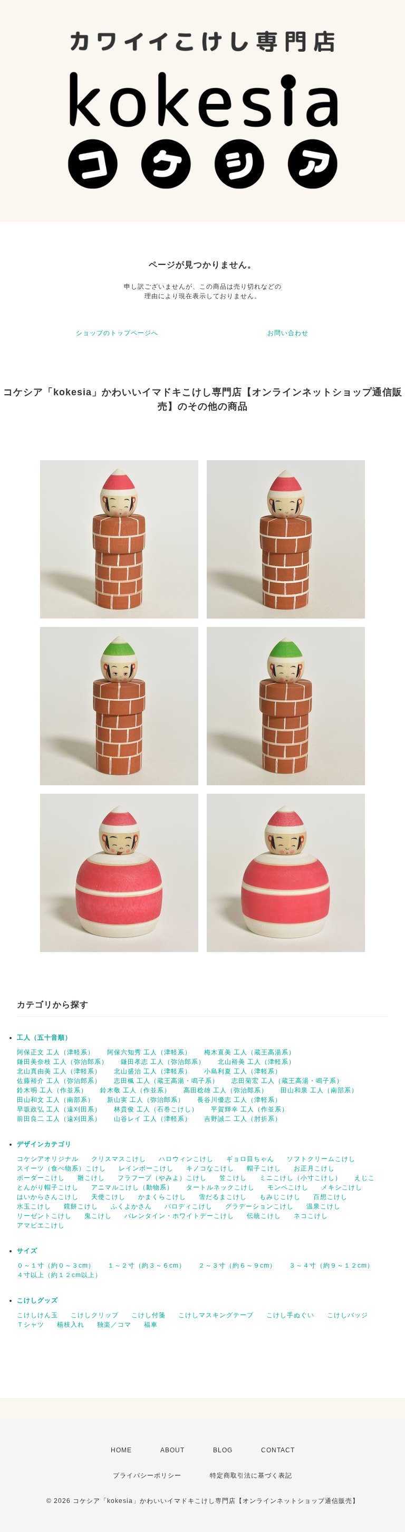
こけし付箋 (148, 1315)
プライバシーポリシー (147, 1475)
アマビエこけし (41, 1225)
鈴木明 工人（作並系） (52, 1090)
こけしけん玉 (37, 1315)
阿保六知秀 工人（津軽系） (149, 1052)
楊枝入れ (70, 1324)
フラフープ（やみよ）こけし (162, 1178)
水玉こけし (34, 1206)
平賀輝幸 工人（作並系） (249, 1109)
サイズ (27, 1250)
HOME (121, 1450)
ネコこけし (311, 1216)
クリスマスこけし (118, 1159)
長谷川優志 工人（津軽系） (239, 1099)
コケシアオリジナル (48, 1159)
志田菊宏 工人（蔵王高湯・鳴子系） (287, 1080)
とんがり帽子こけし (48, 1187)
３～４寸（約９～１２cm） (331, 1265)
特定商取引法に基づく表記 (251, 1475)
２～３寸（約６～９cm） (237, 1265)
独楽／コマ (114, 1324)
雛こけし (91, 1178)
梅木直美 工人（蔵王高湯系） (249, 1052)
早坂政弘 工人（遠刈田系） (59, 1109)
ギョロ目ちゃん (250, 1159)
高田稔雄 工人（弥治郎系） (226, 1090)
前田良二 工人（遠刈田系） (59, 1118)
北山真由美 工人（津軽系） (59, 1071)
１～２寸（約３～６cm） (147, 1265)
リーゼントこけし (44, 1216)
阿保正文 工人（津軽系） (55, 1052)
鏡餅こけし (81, 1206)
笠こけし (233, 1178)
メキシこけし (341, 1187)
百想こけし (330, 1197)
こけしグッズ (37, 1300)
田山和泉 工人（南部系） (319, 1090)
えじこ (364, 1178)
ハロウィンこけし (186, 1159)
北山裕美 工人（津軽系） (256, 1061)
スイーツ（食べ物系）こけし (61, 1168)
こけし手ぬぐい (290, 1315)
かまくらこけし (162, 1197)
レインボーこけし (146, 1168)
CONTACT (278, 1450)
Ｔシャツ (30, 1324)
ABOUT (172, 1450)
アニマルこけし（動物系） (132, 1187)
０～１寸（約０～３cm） (56, 1265)
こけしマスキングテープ (216, 1315)
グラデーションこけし (259, 1206)
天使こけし (108, 1197)
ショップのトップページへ (117, 333)
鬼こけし (98, 1216)
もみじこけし (280, 1197)
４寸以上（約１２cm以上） (59, 1275)
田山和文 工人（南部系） (55, 1099)
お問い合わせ (287, 333)
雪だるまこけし (223, 1197)
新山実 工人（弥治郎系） (146, 1099)
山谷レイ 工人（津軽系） (152, 1118)
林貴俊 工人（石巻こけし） (156, 1109)
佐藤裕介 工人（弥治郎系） (59, 1080)
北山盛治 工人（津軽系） (152, 1071)
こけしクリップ (95, 1315)
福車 (151, 1324)
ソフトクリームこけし (321, 1159)
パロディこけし (189, 1206)
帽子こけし (264, 1168)
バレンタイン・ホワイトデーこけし (179, 1216)
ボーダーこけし (41, 1178)
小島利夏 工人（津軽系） (243, 1071)
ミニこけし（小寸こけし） (300, 1178)
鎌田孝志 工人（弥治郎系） (163, 1061)
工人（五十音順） (44, 1037)
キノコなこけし (210, 1168)
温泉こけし (323, 1206)
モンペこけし (287, 1187)
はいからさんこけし (48, 1197)
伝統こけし (264, 1216)
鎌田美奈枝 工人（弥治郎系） (62, 1061)
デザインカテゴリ (44, 1144)
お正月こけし (314, 1168)
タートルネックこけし (220, 1187)
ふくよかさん (131, 1206)
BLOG (223, 1450)
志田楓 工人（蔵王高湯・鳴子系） (166, 1080)
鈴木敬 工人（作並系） (135, 1090)
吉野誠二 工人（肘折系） (243, 1118)
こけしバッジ (347, 1315)
